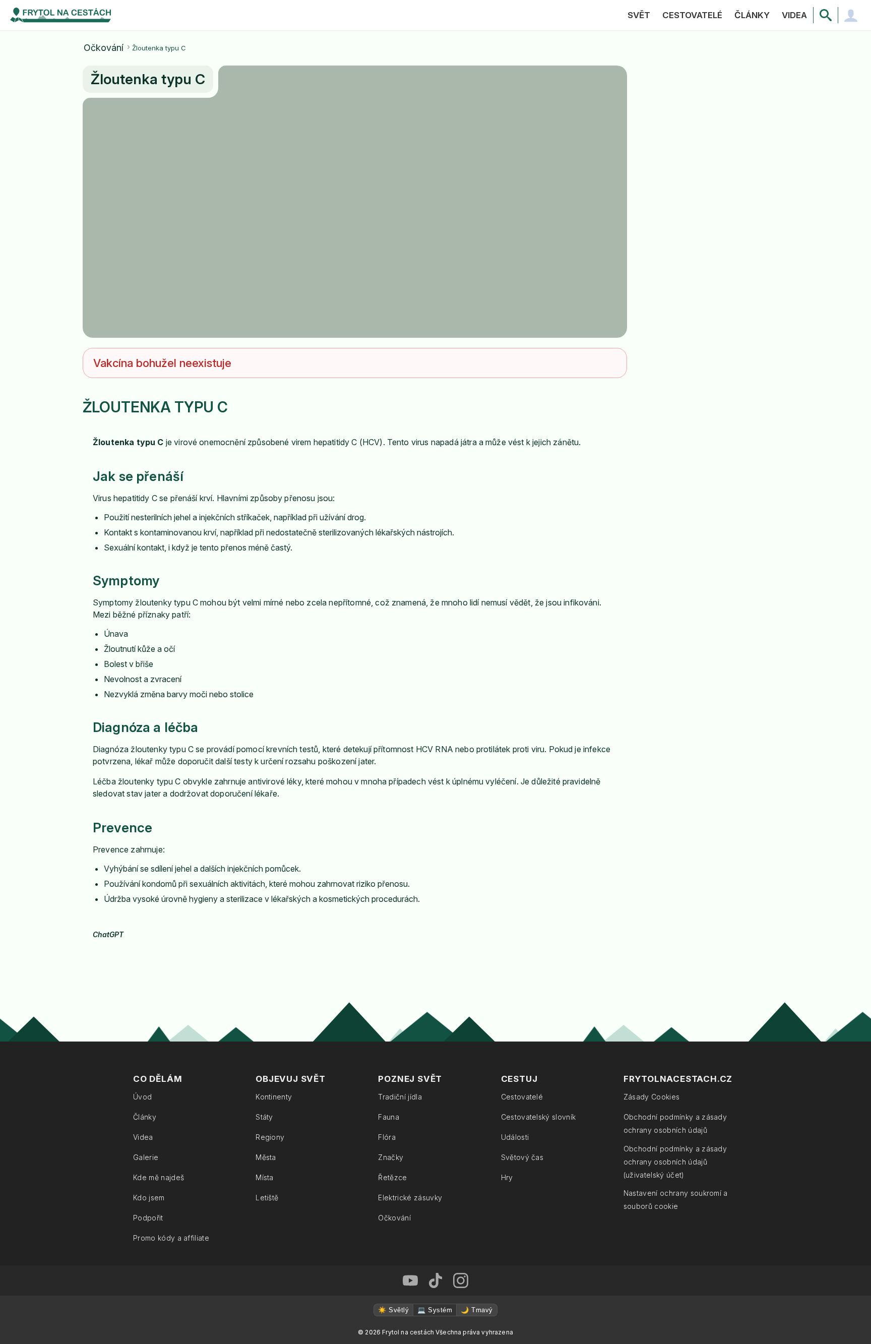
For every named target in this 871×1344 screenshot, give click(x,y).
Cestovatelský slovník (538, 1117)
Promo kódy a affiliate (171, 1238)
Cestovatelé (692, 15)
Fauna (388, 1117)
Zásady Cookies (651, 1096)
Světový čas (522, 1157)
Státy (264, 1117)
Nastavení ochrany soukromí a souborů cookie (676, 1199)
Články (752, 15)
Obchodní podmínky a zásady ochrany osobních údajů (675, 1123)
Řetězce (392, 1177)
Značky (390, 1157)
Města (266, 1157)
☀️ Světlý (393, 1310)
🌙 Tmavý (476, 1310)
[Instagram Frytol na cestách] (461, 1280)
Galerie (145, 1157)
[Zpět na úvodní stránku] (60, 15)
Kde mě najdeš (158, 1177)
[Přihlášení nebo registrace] (850, 15)
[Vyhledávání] (826, 15)
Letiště (267, 1197)
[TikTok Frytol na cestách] (435, 1280)
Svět (639, 15)
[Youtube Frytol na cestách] (410, 1280)
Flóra (387, 1137)
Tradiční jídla (399, 1096)
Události (515, 1137)
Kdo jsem (149, 1197)
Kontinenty (274, 1096)
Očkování (103, 48)
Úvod (142, 1096)
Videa (794, 15)
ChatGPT (108, 934)
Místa (265, 1177)
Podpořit (148, 1217)
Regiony (270, 1137)
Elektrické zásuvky (410, 1197)
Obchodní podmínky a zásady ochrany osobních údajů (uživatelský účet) (675, 1161)
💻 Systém (434, 1310)
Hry (507, 1177)
